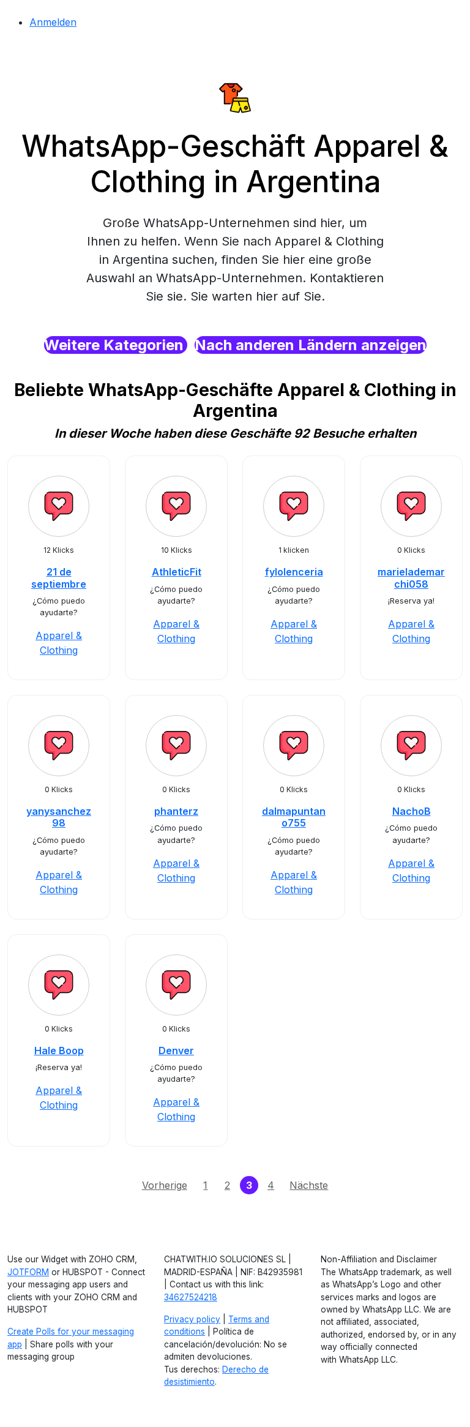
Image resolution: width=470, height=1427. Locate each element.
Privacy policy (192, 1319)
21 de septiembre (58, 578)
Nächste (308, 1185)
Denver (176, 1050)
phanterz (176, 811)
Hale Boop (59, 1050)
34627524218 (190, 1297)
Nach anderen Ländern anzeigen (311, 345)
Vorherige (164, 1185)
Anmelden (52, 22)
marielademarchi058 (411, 578)
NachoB (411, 811)
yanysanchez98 (58, 817)
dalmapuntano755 (294, 817)
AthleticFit (176, 572)
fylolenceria (294, 572)
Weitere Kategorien (115, 345)
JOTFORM (28, 1272)
